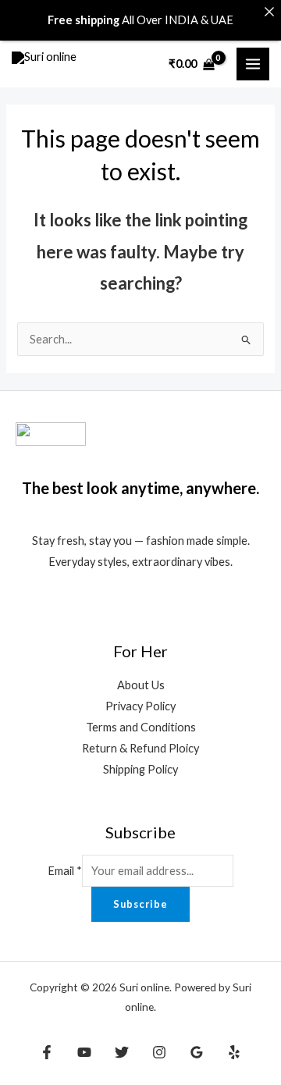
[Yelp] (234, 1052)
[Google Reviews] (197, 1052)
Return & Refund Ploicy (140, 748)
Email (65, 870)
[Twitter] (122, 1052)
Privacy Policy (140, 706)
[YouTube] (84, 1052)
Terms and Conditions (141, 727)
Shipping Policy (140, 769)
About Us (141, 685)
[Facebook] (47, 1052)
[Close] (269, 12)
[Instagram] (159, 1052)
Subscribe (140, 904)
